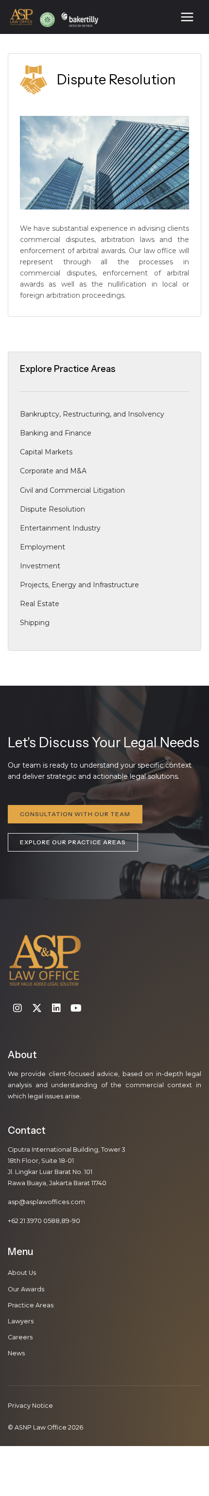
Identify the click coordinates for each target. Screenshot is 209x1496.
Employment (42, 547)
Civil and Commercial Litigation (72, 490)
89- (66, 1220)
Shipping (35, 622)
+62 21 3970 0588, (34, 1220)
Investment (40, 566)
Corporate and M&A (53, 470)
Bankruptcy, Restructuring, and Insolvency (92, 414)
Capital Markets (46, 452)
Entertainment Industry (60, 528)
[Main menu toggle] (186, 17)
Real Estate (39, 603)
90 (76, 1220)
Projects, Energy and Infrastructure (79, 584)
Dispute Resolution (52, 509)
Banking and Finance (55, 433)
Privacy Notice (30, 1405)
